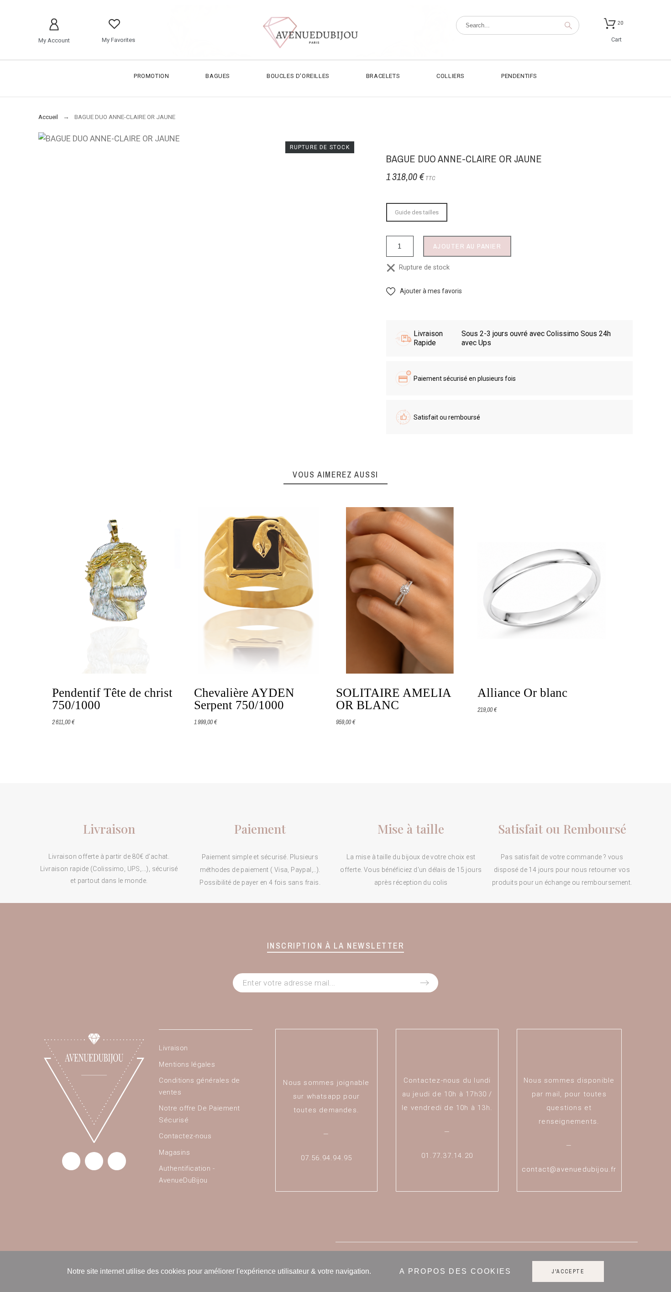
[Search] (568, 25)
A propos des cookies (455, 1272)
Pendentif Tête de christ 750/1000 (112, 699)
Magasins (174, 1152)
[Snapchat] (117, 1161)
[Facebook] (71, 1161)
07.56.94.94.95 (326, 1158)
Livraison (173, 1048)
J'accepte (568, 1271)
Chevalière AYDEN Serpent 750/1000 (244, 699)
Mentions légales (187, 1064)
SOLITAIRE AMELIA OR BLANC (393, 699)
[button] (424, 291)
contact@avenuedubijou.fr (569, 1169)
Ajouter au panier (467, 246)
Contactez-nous (185, 1136)
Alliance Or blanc (522, 693)
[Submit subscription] (424, 982)
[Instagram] (94, 1161)
